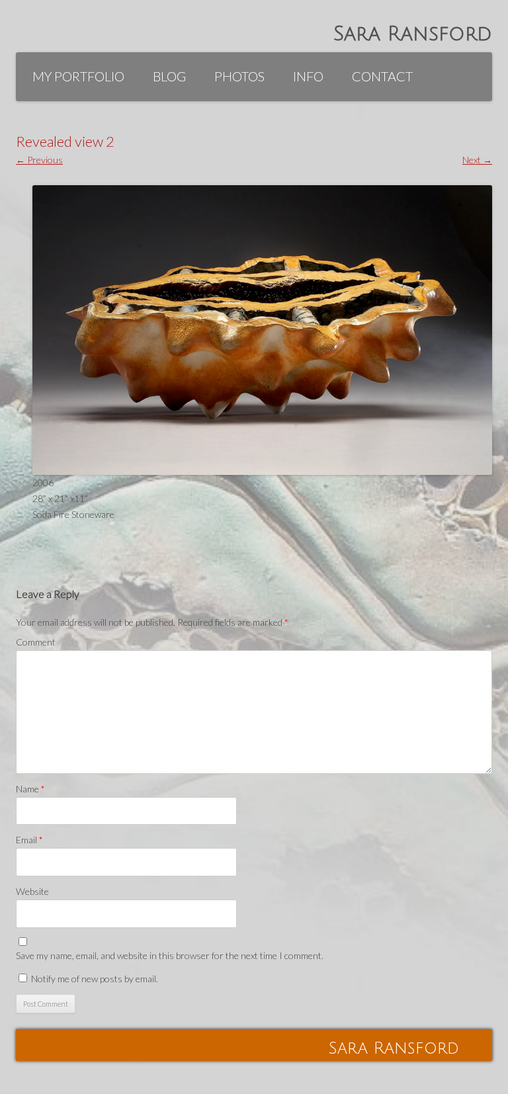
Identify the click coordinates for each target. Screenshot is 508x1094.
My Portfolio (78, 76)
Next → (477, 159)
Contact (382, 76)
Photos (239, 76)
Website (32, 891)
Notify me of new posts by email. (94, 978)
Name (30, 788)
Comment (36, 642)
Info (308, 76)
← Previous (39, 159)
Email (29, 839)
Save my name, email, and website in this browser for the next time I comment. (169, 955)
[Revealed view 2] (262, 330)
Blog (169, 76)
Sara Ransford (412, 34)
